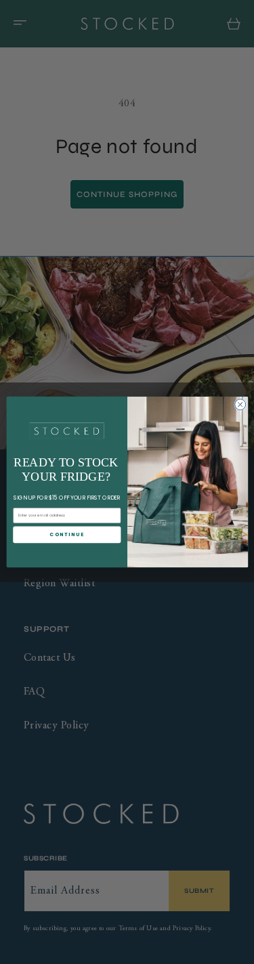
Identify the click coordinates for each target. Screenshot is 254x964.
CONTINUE (66, 534)
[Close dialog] (239, 404)
